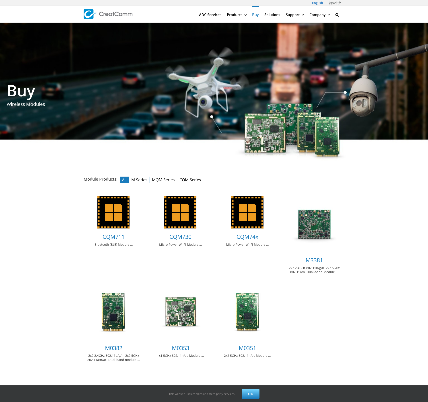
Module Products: (100, 179)
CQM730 (180, 236)
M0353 (180, 348)
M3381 (314, 260)
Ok (250, 394)
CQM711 (114, 236)
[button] (337, 14)
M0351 (247, 348)
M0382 (113, 348)
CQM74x (247, 236)
